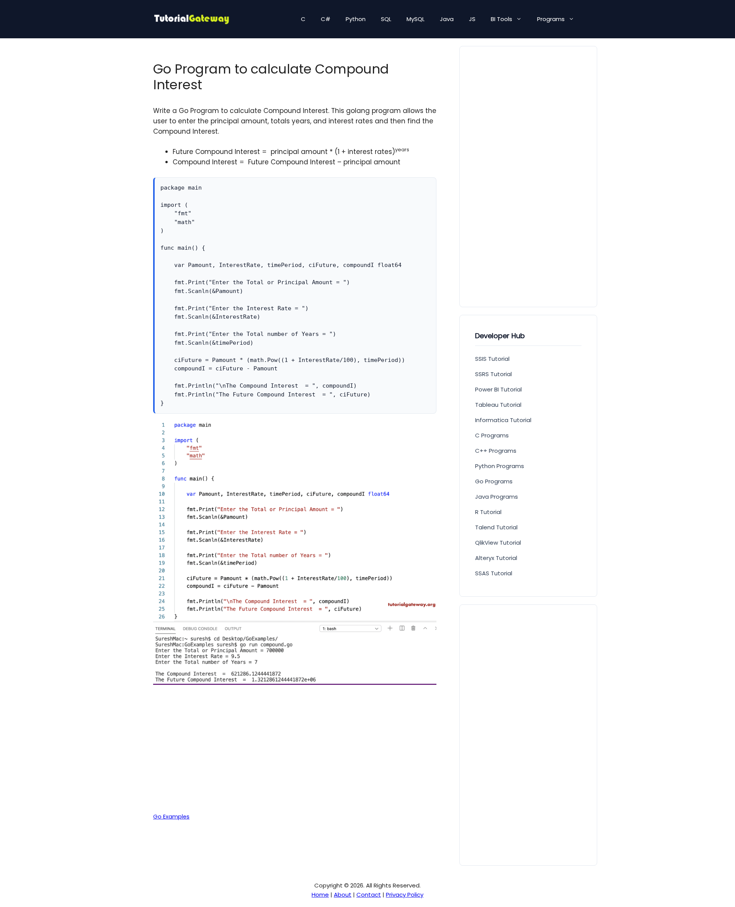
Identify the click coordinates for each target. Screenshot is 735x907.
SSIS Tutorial (492, 359)
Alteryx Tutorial (496, 558)
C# (325, 19)
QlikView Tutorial (498, 543)
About (342, 895)
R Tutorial (488, 512)
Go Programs (494, 481)
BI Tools (501, 19)
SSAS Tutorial (493, 573)
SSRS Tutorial (493, 374)
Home (320, 895)
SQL (386, 19)
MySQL (416, 19)
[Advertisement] (294, 748)
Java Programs (496, 497)
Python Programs (499, 466)
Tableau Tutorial (498, 405)
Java (447, 19)
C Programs (492, 435)
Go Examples (171, 816)
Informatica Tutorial (503, 420)
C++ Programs (495, 451)
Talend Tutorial (496, 527)
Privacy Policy (404, 895)
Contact (368, 895)
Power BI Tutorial (498, 389)
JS (472, 19)
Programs (551, 19)
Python (356, 19)
